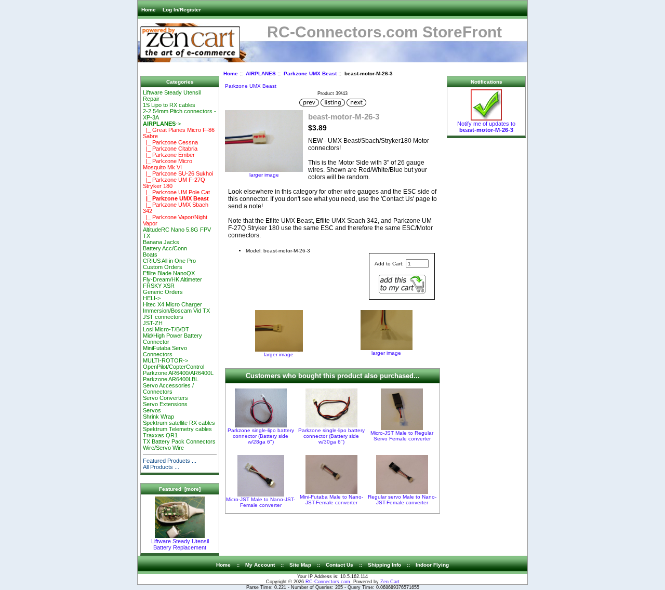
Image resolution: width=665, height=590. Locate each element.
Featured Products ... (169, 461)
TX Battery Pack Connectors (179, 441)
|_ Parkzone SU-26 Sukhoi (178, 173)
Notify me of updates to (486, 126)
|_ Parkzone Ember (169, 155)
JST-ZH (153, 323)
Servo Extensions (165, 404)
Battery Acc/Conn (165, 248)
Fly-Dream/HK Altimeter (172, 279)
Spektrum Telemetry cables (177, 429)
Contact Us (339, 565)
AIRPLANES (261, 73)
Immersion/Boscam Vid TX (176, 310)
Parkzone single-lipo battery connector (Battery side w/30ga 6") (331, 436)
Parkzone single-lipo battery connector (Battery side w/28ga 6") (261, 436)
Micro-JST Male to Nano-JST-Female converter (260, 502)
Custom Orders (162, 267)
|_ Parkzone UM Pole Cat (176, 192)
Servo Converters (165, 398)
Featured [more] (180, 489)
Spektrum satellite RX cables (179, 423)
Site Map (300, 565)
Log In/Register (182, 9)
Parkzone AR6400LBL (170, 379)
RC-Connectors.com (327, 581)
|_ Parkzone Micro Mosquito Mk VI (167, 164)
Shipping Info (384, 565)
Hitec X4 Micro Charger (172, 304)
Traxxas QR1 (160, 435)
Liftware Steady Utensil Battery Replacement (180, 544)
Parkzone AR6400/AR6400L (178, 373)
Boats (150, 254)
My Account (260, 565)
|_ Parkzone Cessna (170, 142)
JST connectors (163, 317)
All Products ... (161, 467)
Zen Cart (390, 581)
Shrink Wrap (158, 416)
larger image (279, 354)
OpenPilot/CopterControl (173, 367)
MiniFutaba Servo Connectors (165, 351)
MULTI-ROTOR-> (165, 360)
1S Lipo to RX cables (169, 105)
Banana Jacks (161, 242)
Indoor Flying (432, 565)
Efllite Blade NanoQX (169, 273)
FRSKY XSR (159, 286)
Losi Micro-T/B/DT (166, 329)
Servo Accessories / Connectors (168, 388)
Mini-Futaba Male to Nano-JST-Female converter (331, 499)
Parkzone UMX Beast (310, 73)
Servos (152, 410)
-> (162, 123)
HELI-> (152, 298)
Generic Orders (163, 292)
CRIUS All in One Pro (169, 261)
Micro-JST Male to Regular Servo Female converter (401, 435)
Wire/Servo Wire (163, 448)
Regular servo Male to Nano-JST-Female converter (402, 499)
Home (148, 9)
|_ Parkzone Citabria (170, 148)
